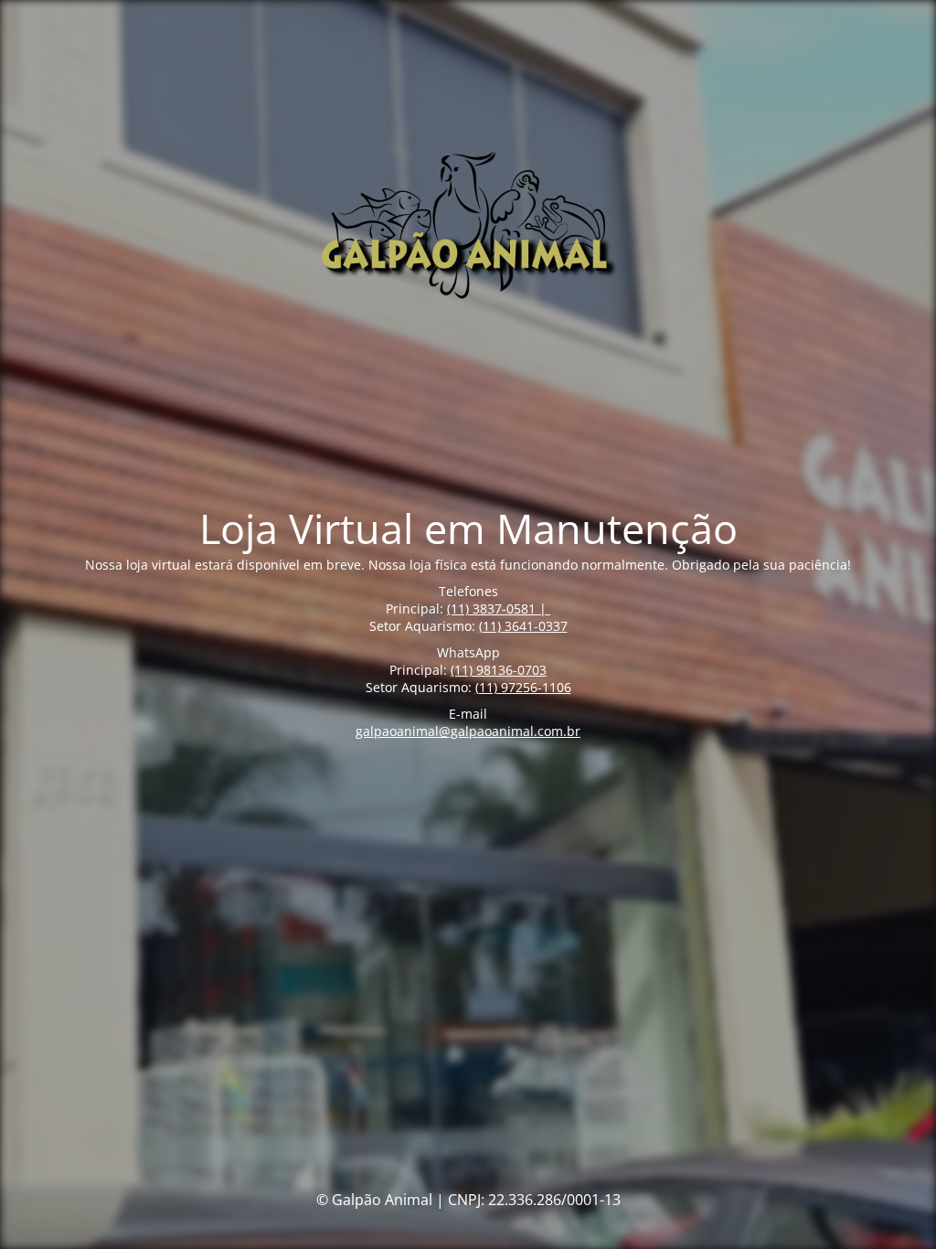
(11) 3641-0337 (523, 626)
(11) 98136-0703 (499, 669)
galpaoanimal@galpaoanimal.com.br (468, 731)
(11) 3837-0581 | (498, 608)
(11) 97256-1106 (523, 687)
